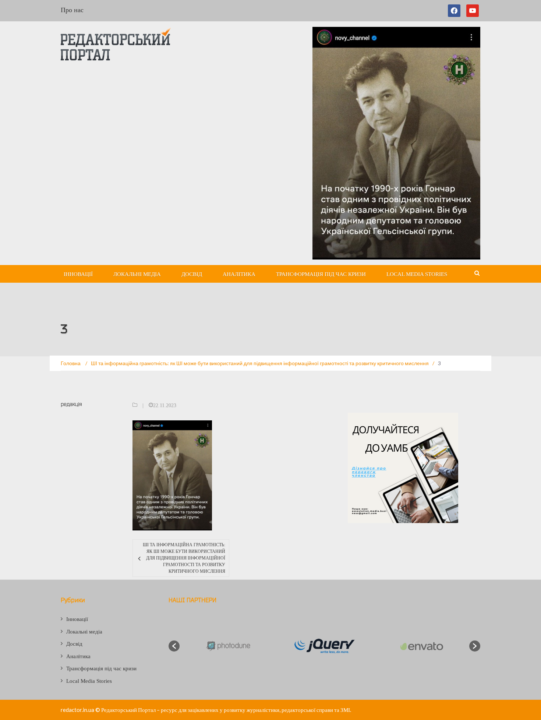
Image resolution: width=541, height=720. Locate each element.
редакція (71, 404)
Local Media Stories (416, 274)
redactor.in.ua (77, 709)
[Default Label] (472, 10)
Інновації (78, 274)
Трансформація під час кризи (321, 274)
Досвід (191, 274)
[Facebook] (455, 10)
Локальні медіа (137, 274)
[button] (174, 646)
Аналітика (239, 274)
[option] (227, 645)
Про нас (72, 10)
